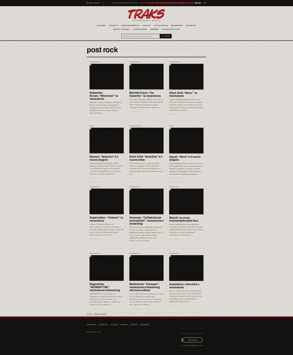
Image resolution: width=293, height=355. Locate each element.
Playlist (147, 25)
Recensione (177, 25)
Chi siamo (101, 25)
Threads (124, 324)
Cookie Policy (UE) (171, 29)
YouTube (114, 324)
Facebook (103, 324)
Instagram (91, 324)
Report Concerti (121, 29)
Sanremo (154, 29)
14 (95, 314)
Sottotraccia (161, 25)
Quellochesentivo (130, 25)
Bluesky (133, 324)
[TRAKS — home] (146, 14)
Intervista (191, 25)
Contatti (113, 25)
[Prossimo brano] (108, 3)
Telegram (144, 324)
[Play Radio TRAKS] (103, 3)
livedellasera (140, 29)
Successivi (101, 314)
